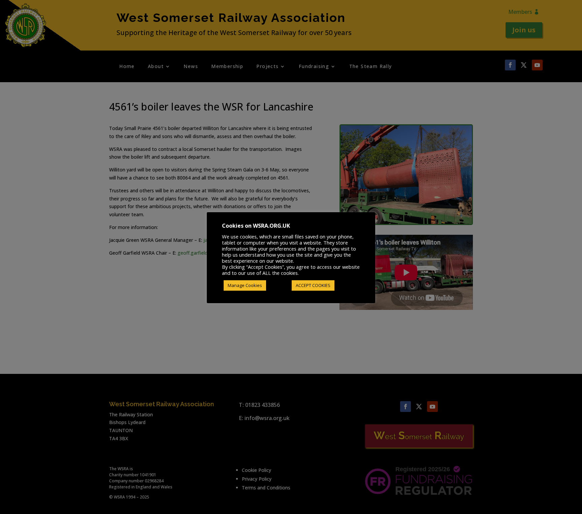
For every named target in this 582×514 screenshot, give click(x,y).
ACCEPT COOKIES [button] (313, 285)
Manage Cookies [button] (245, 285)
